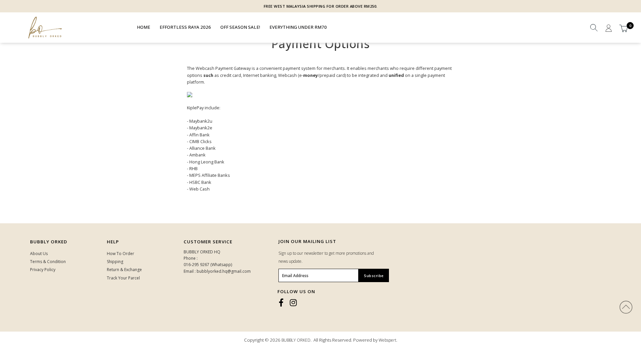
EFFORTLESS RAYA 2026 (185, 27)
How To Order (120, 253)
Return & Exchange (124, 269)
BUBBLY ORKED (295, 340)
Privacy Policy (42, 269)
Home (143, 27)
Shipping (115, 261)
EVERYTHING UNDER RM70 (298, 27)
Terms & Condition (48, 261)
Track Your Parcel (123, 278)
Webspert (387, 340)
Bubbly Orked (48, 242)
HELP (113, 242)
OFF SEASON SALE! (240, 27)
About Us (39, 253)
